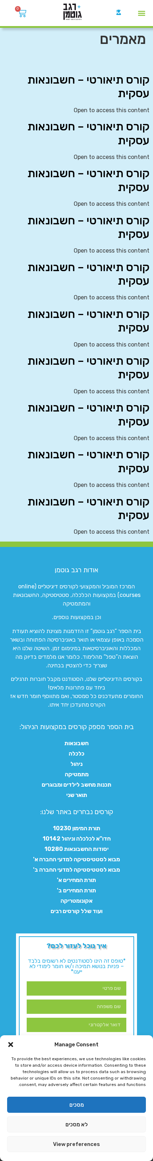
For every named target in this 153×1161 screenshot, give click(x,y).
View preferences (76, 1144)
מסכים (76, 1105)
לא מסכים (76, 1124)
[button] (10, 1044)
